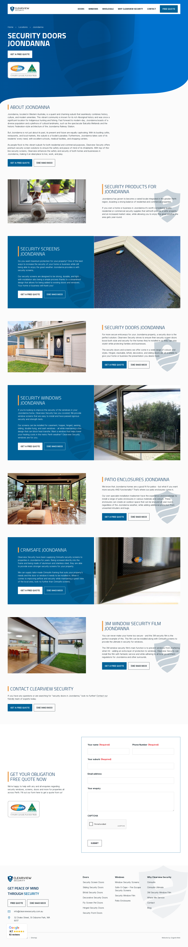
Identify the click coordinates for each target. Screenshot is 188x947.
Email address (95, 774)
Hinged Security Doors (93, 908)
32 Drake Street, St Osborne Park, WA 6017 (32, 919)
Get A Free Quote (20, 54)
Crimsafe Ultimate (155, 887)
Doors (81, 8)
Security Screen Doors (93, 882)
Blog (149, 908)
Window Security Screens (127, 882)
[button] (16, 931)
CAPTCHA (93, 815)
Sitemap (34, 938)
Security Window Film (125, 895)
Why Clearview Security (130, 8)
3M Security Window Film (159, 892)
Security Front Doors (92, 913)
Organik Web (175, 938)
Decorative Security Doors (95, 897)
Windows (93, 8)
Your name (99, 744)
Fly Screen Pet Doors (93, 902)
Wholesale (108, 8)
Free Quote (16, 903)
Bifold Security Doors (93, 892)
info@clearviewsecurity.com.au (28, 911)
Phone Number (145, 744)
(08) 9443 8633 (44, 163)
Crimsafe (151, 882)
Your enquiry (94, 788)
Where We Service (155, 897)
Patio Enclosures (123, 900)
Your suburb (99, 759)
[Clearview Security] (19, 9)
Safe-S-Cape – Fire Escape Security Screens (128, 889)
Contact (151, 8)
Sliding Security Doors (93, 887)
